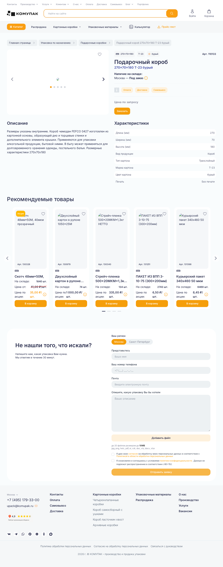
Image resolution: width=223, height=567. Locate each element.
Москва (119, 341)
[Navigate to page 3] (114, 311)
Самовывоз (116, 4)
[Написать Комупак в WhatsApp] (23, 534)
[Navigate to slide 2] (54, 87)
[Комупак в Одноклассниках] (44, 534)
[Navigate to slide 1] (51, 87)
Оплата (89, 4)
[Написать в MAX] (51, 534)
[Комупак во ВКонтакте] (9, 534)
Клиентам (61, 4)
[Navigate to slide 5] (65, 87)
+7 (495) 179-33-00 (23, 500)
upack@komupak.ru (20, 506)
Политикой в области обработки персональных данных (144, 456)
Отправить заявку (161, 472)
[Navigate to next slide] (103, 79)
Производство (27, 4)
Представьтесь (121, 350)
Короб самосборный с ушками (107, 512)
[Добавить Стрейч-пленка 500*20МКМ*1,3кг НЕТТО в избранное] (124, 213)
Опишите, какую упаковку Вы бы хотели (136, 392)
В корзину (31, 303)
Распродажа (38, 26)
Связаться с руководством (167, 546)
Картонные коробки (65, 26)
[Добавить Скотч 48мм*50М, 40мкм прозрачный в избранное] (43, 213)
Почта (115, 378)
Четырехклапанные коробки (106, 502)
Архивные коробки (105, 525)
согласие (133, 453)
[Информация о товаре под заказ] (146, 78)
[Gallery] (58, 79)
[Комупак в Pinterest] (30, 534)
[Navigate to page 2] (109, 311)
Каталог (18, 26)
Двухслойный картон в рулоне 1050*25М (68, 281)
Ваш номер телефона (124, 364)
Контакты (12, 4)
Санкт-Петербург (139, 341)
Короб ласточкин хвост (108, 519)
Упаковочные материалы (103, 26)
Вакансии (185, 511)
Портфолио (143, 4)
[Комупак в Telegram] (16, 534)
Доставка (102, 4)
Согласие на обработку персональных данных (121, 546)
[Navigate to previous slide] (12, 79)
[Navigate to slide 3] (58, 87)
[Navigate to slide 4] (61, 87)
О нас (76, 4)
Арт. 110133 (209, 53)
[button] (29, 4)
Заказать (122, 111)
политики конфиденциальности (176, 460)
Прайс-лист (169, 26)
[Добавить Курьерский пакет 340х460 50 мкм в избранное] (205, 213)
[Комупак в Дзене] (37, 534)
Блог (128, 4)
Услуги (45, 4)
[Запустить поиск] (171, 13)
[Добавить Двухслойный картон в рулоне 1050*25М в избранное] (84, 213)
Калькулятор (142, 26)
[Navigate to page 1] (103, 311)
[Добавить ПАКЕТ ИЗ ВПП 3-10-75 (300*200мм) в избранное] (164, 213)
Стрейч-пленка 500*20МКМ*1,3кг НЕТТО (110, 281)
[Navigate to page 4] (119, 311)
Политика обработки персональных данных (65, 546)
